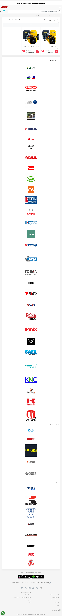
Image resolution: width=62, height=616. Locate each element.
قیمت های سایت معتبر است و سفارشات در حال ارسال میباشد (31, 3)
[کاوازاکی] (31, 402)
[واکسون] (31, 534)
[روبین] (31, 316)
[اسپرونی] (31, 88)
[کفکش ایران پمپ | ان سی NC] (31, 430)
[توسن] (31, 272)
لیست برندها (53, 60)
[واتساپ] (3, 613)
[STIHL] (31, 189)
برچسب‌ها (51, 16)
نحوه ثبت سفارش (55, 597)
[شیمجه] (31, 366)
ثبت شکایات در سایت (54, 600)
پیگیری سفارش (28, 600)
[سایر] (31, 352)
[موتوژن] (31, 513)
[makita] (31, 168)
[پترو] (31, 234)
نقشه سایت (56, 602)
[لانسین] (31, 462)
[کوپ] (31, 439)
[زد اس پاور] (31, 341)
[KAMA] (31, 158)
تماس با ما (29, 602)
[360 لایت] (31, 68)
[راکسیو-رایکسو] (31, 305)
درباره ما (57, 605)
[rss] (25, 588)
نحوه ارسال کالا (28, 595)
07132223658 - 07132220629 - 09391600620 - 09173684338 (30, 583)
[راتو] (31, 293)
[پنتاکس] (31, 259)
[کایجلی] (31, 415)
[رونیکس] (31, 330)
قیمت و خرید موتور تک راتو (41, 16)
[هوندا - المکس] (31, 555)
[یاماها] (31, 562)
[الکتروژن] (31, 102)
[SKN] (31, 179)
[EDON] (31, 139)
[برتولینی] (31, 200)
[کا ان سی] (31, 379)
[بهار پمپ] (31, 223)
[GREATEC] (31, 147)
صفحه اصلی (57, 16)
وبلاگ (58, 592)
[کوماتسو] (31, 450)
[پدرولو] (31, 245)
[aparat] (41, 588)
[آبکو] (31, 77)
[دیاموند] (31, 283)
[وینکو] (31, 546)
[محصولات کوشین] (31, 500)
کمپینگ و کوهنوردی (25, 592)
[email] (22, 588)
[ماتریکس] (31, 488)
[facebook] (29, 588)
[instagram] (37, 588)
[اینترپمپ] (31, 115)
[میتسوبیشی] (31, 524)
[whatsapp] (33, 588)
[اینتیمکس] (31, 129)
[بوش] (31, 211)
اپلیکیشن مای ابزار (54, 595)
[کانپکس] (31, 391)
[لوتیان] (31, 473)
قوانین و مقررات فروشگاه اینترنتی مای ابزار (22, 597)
